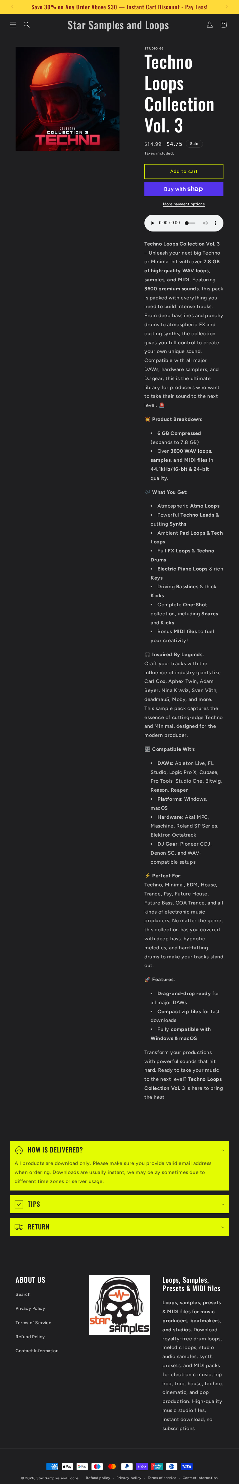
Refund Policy (30, 1336)
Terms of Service (34, 1322)
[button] (13, 24)
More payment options (184, 204)
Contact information (200, 1478)
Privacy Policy (30, 1308)
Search (23, 1294)
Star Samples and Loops (57, 1478)
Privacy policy (129, 1478)
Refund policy (98, 1478)
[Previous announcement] (12, 7)
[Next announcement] (227, 7)
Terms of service (162, 1478)
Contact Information (37, 1350)
